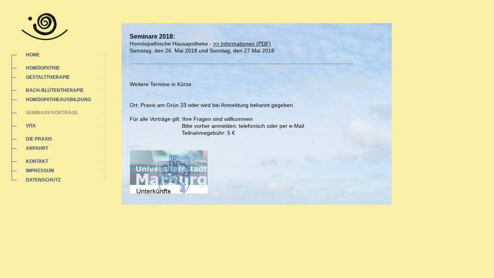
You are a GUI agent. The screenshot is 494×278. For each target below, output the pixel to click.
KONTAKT (37, 161)
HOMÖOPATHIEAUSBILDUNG (58, 99)
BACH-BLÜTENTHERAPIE (55, 90)
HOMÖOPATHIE (43, 68)
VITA (31, 126)
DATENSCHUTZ (43, 180)
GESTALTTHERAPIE (48, 77)
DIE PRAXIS (39, 139)
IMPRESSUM (40, 170)
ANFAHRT (37, 148)
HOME (33, 55)
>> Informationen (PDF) (242, 44)
